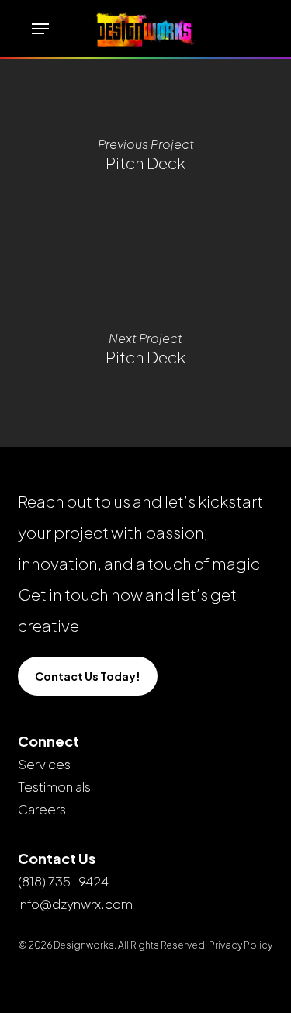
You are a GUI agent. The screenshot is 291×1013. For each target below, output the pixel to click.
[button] (40, 28)
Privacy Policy (240, 945)
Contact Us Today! (87, 676)
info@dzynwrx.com (75, 903)
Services (44, 763)
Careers (42, 808)
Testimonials (54, 786)
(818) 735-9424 (63, 881)
